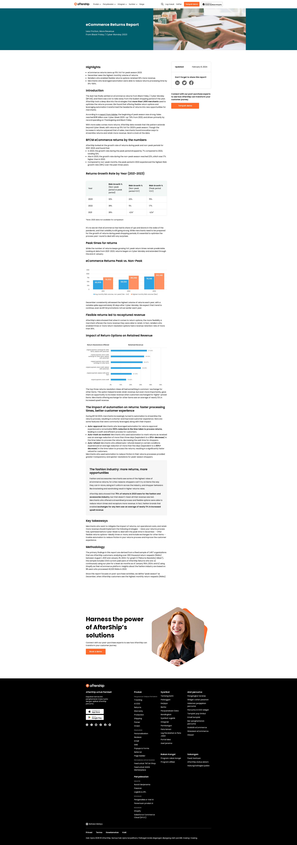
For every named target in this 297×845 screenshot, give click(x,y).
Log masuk (169, 4)
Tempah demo (192, 4)
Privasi (89, 832)
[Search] (162, 4)
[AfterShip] (82, 4)
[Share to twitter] (184, 82)
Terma (99, 832)
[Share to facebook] (191, 82)
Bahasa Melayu (96, 824)
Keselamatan (112, 832)
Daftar (179, 4)
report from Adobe (108, 114)
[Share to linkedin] (177, 82)
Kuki (124, 832)
